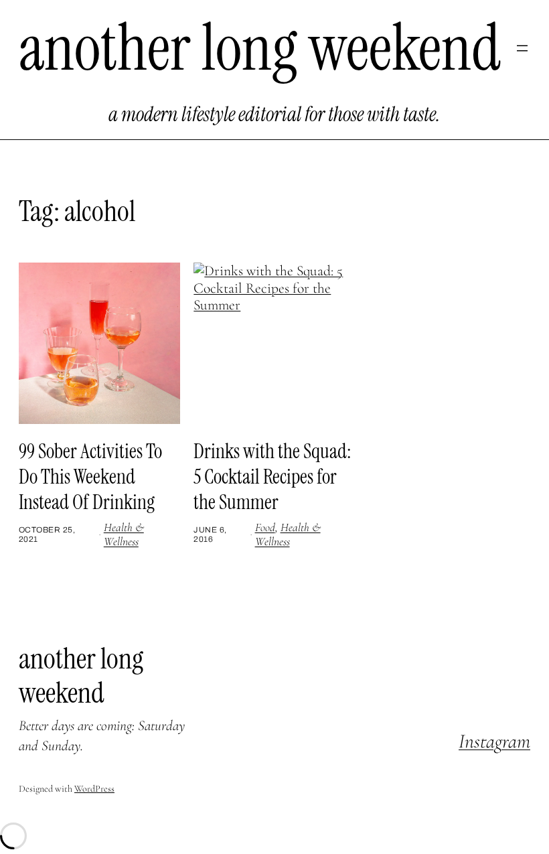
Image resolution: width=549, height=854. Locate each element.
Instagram (494, 741)
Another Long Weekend (260, 48)
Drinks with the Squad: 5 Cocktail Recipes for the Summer (272, 477)
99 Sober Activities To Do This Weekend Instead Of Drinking (90, 477)
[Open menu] (522, 48)
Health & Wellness (124, 534)
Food (265, 527)
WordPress (94, 788)
